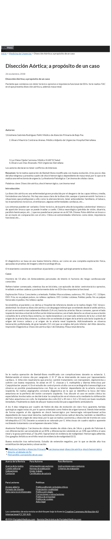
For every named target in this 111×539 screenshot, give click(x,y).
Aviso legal (41, 501)
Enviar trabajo (36, 471)
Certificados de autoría (40, 473)
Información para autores (41, 466)
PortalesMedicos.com (24, 519)
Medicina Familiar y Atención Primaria (27, 449)
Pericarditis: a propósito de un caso (25, 454)
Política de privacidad (45, 497)
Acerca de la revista (14, 466)
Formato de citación (14, 489)
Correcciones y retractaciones (50, 494)
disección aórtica (73, 449)
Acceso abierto (12, 487)
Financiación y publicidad (47, 489)
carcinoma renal (56, 449)
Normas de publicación (40, 468)
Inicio (4, 53)
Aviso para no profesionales (18, 492)
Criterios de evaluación (68, 468)
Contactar (10, 473)
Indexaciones (11, 471)
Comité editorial (12, 468)
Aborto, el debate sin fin (20, 451)
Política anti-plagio (44, 492)
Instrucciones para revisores (71, 466)
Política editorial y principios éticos (52, 487)
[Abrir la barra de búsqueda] (3, 50)
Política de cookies (44, 499)
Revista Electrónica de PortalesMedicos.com (59, 519)
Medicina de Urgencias (20, 53)
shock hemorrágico (92, 449)
